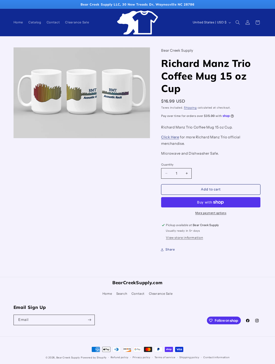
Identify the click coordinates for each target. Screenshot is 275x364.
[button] (238, 22)
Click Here (170, 137)
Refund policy (120, 357)
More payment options (210, 212)
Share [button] (170, 249)
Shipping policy (189, 357)
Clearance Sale (161, 294)
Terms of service (165, 357)
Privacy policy (141, 357)
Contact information (216, 357)
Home (107, 294)
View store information (184, 238)
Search (121, 294)
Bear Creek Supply (68, 357)
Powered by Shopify (94, 357)
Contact (138, 294)
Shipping (190, 107)
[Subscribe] (89, 320)
